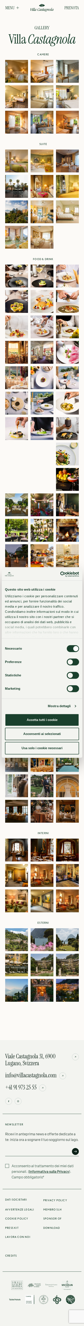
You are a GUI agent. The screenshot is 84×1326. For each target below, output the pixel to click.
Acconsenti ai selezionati (42, 734)
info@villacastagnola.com (31, 1075)
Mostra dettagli (59, 706)
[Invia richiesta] (75, 1151)
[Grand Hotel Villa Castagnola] (42, 8)
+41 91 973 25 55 (21, 1087)
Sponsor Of (52, 1218)
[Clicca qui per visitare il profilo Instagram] (18, 1101)
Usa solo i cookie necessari (42, 748)
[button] (12, 8)
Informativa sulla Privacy (49, 1171)
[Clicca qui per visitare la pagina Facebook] (8, 1101)
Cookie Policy (16, 1218)
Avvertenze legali (19, 1209)
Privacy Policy (55, 1200)
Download (51, 1227)
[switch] (73, 661)
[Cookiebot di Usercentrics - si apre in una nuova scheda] (60, 574)
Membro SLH (52, 1209)
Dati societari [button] (16, 1199)
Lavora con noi (17, 1237)
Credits (11, 1255)
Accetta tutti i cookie (42, 720)
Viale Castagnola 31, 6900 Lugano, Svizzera (30, 1060)
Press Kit (12, 1227)
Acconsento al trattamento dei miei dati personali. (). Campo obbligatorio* (43, 1171)
